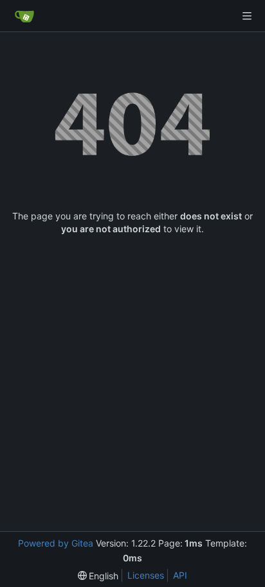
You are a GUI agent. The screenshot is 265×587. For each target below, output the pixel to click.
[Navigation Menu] (247, 16)
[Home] (24, 16)
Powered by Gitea (55, 543)
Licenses (145, 575)
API (180, 575)
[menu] (98, 575)
